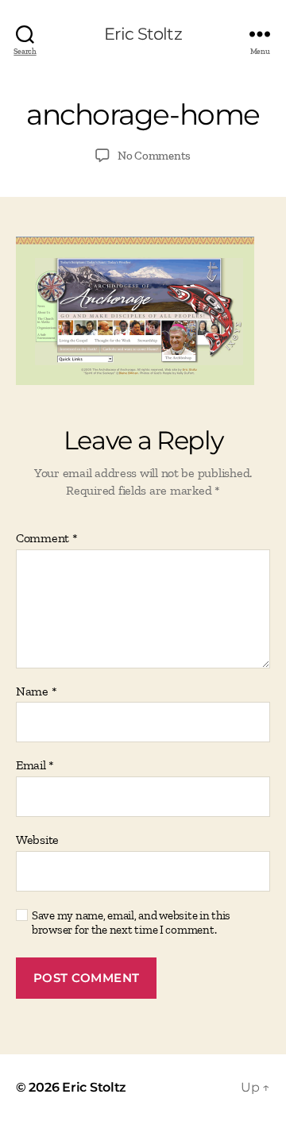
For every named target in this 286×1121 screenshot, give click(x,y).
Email (35, 765)
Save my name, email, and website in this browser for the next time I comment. (131, 923)
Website (37, 840)
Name (36, 691)
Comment (47, 538)
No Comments (154, 155)
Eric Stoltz (142, 33)
